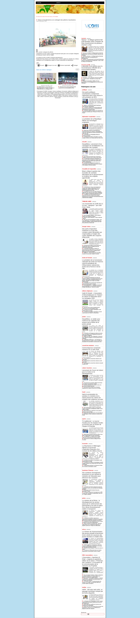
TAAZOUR (57, 97)
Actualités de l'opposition (71, 92)
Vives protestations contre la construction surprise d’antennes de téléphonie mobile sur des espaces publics (92, 408)
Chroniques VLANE (42, 91)
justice (63, 94)
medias (60, 96)
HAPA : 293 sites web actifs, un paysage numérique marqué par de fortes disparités (92, 591)
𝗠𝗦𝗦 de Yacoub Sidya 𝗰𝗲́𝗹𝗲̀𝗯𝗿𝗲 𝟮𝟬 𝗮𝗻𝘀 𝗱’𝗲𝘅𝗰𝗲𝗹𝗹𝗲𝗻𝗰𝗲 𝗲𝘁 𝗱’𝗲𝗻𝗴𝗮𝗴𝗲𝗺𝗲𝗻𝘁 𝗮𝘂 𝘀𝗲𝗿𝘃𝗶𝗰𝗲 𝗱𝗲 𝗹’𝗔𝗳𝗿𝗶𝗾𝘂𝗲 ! (92, 82)
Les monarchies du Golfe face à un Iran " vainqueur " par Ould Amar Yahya (92, 205)
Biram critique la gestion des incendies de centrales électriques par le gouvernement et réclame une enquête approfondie (92, 174)
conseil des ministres (68, 96)
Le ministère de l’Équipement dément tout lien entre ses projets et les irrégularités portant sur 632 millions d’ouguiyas (92, 334)
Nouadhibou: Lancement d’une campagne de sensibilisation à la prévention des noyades (92, 145)
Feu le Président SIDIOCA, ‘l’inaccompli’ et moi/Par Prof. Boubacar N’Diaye (91, 216)
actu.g (75, 96)
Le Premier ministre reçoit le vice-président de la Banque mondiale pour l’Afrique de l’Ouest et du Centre (92, 111)
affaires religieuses (73, 91)
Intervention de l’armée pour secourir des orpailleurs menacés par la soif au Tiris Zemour (92, 157)
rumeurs (75, 95)
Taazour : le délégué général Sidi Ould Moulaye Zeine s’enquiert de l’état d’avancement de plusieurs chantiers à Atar (92, 42)
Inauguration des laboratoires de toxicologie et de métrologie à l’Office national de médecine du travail (92, 414)
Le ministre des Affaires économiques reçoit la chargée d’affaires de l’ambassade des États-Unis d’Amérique (92, 463)
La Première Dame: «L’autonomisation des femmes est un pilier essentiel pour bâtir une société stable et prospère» (91, 582)
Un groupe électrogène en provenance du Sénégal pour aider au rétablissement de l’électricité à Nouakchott (91, 246)
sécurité (68, 94)
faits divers (65, 95)
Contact (58, 2)
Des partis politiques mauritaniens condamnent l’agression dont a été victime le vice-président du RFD (92, 94)
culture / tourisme (44, 96)
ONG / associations (56, 94)
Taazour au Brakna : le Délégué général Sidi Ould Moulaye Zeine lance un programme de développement (92, 57)
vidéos (70, 95)
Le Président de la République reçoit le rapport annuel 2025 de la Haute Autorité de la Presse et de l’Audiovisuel (92, 602)
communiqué (50, 92)
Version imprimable (65, 65)
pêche (51, 96)
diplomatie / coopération (43, 94)
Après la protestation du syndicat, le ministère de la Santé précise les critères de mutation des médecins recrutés (92, 397)
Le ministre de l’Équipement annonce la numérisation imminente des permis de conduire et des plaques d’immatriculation (92, 164)
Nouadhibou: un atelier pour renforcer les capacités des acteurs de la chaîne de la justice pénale (91, 321)
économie (64, 91)
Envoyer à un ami (52, 65)
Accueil (39, 2)
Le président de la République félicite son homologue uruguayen (91, 120)
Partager (75, 65)
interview (39, 92)
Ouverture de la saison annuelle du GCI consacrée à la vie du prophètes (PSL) (67, 87)
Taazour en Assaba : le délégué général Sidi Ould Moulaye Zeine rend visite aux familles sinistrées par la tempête (92, 54)
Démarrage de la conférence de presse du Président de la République (91, 605)
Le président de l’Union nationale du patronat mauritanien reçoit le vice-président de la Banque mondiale (92, 488)
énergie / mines (52, 91)
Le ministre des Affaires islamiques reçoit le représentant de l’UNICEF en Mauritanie (92, 312)
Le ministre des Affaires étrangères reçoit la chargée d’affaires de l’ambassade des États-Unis (92, 137)
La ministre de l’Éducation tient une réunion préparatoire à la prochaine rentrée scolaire (91, 551)
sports (38, 95)
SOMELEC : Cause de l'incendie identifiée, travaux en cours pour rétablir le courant (91, 253)
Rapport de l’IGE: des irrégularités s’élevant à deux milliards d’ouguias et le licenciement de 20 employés (92, 337)
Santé (55, 96)
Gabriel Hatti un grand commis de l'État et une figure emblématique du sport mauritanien (92, 435)
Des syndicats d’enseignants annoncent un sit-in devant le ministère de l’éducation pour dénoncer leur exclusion (91, 475)
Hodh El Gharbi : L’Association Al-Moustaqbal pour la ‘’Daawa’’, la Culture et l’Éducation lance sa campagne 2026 (45, 87)
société (44, 92)
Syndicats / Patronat (46, 95)
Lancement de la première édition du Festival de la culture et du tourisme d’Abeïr (92, 383)
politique (59, 91)
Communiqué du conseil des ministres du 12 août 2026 (91, 348)
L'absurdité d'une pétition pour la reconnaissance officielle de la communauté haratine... (91, 67)
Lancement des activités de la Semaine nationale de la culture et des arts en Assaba (91, 388)
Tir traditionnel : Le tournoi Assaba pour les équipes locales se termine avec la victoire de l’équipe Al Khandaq (92, 423)
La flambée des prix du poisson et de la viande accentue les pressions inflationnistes (92, 522)
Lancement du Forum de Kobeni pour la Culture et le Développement (92, 371)
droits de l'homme (59, 92)
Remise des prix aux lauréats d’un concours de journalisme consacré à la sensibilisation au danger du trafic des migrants (92, 607)
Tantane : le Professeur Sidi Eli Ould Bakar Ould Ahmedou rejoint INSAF (91, 106)
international (74, 94)
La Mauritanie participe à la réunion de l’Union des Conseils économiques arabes (92, 466)
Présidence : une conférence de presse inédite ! (93, 77)
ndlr (38, 96)
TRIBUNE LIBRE (57, 95)
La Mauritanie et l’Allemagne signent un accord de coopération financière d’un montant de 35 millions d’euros (92, 448)
